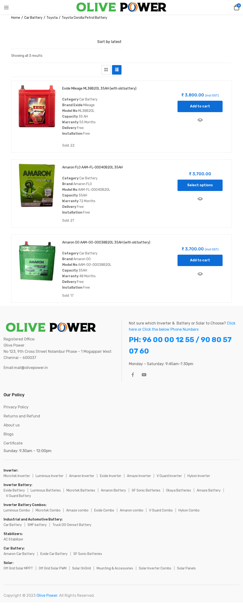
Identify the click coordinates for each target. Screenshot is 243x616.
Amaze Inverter (139, 476)
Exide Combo (104, 510)
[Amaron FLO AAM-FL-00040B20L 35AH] (37, 185)
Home (15, 18)
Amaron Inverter (81, 476)
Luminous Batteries (46, 490)
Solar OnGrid (81, 568)
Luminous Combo (17, 510)
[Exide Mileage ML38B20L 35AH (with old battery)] (37, 106)
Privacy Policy (16, 407)
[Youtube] (144, 374)
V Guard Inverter (169, 476)
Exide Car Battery (54, 554)
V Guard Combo (161, 510)
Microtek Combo (48, 510)
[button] (235, 7)
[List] (117, 70)
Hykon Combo (189, 510)
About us (12, 425)
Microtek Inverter (17, 476)
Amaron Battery (113, 490)
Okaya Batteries (178, 490)
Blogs (9, 434)
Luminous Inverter (49, 476)
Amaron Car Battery (19, 554)
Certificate (13, 443)
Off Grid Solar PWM (52, 568)
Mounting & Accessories (115, 568)
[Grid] (106, 70)
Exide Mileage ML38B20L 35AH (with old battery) (99, 88)
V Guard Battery (18, 496)
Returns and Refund (22, 416)
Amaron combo (131, 510)
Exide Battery (14, 490)
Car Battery (33, 18)
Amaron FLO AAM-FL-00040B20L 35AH (92, 167)
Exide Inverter (110, 476)
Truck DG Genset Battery (71, 525)
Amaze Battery (209, 490)
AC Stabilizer (13, 539)
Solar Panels (186, 568)
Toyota (52, 18)
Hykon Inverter (198, 476)
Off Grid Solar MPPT (18, 568)
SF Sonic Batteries (146, 490)
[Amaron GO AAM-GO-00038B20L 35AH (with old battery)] (37, 260)
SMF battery (37, 525)
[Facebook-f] (133, 374)
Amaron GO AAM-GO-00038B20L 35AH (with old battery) (106, 242)
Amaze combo (77, 510)
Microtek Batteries (80, 490)
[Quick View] (200, 120)
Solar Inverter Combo (155, 568)
